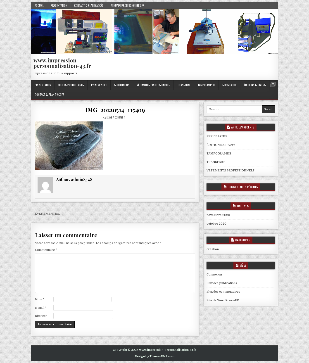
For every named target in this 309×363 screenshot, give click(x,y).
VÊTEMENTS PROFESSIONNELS (153, 85)
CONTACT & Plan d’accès (89, 5)
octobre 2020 (216, 223)
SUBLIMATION (121, 85)
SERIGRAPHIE (229, 85)
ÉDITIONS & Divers (255, 85)
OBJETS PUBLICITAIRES (71, 85)
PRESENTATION (59, 5)
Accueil (39, 5)
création (213, 249)
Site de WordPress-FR (223, 300)
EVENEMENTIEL (99, 85)
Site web (41, 316)
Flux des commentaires (223, 291)
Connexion (214, 274)
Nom (39, 299)
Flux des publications (222, 283)
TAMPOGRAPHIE (206, 85)
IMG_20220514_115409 (115, 110)
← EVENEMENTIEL (45, 213)
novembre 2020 (218, 215)
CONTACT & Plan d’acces (49, 94)
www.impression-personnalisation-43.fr (62, 63)
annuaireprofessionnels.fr (127, 5)
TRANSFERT (183, 85)
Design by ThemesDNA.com (154, 356)
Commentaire (46, 249)
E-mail (41, 307)
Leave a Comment (116, 117)
